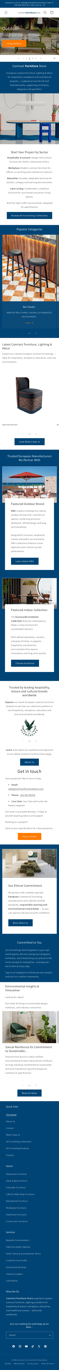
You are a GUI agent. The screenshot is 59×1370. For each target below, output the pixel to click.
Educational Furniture (17, 1201)
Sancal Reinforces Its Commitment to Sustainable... (28, 1049)
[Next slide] (40, 58)
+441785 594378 (27, 795)
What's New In (13, 1134)
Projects (10, 1155)
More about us (20, 922)
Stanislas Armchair (10, 425)
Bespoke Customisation (17, 1240)
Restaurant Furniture (16, 1174)
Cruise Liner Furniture (17, 1221)
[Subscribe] (49, 1335)
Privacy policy (33, 1364)
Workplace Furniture (16, 1207)
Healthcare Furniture (16, 1214)
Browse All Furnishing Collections (29, 215)
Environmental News (16, 1267)
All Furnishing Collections (18, 1141)
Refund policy (19, 1364)
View (27, 322)
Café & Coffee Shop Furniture (20, 1194)
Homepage (11, 1114)
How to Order (29, 836)
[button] (6, 12)
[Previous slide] (18, 58)
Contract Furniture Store (28, 1360)
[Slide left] (23, 333)
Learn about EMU (25, 561)
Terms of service (47, 1364)
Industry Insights (14, 1274)
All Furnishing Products (17, 1148)
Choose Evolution (25, 663)
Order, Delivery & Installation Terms (23, 1253)
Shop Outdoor (14, 43)
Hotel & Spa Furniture (16, 1180)
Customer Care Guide (16, 1260)
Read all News (29, 1093)
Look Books (12, 1280)
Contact (10, 1128)
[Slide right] (36, 333)
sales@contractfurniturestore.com (25, 788)
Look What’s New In (29, 441)
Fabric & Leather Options (18, 1247)
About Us (29, 762)
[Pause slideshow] (55, 58)
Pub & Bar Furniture (15, 1187)
